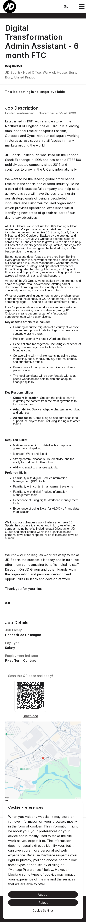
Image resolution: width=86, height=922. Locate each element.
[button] (43, 760)
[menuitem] (9, 6)
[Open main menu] (82, 6)
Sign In (69, 6)
